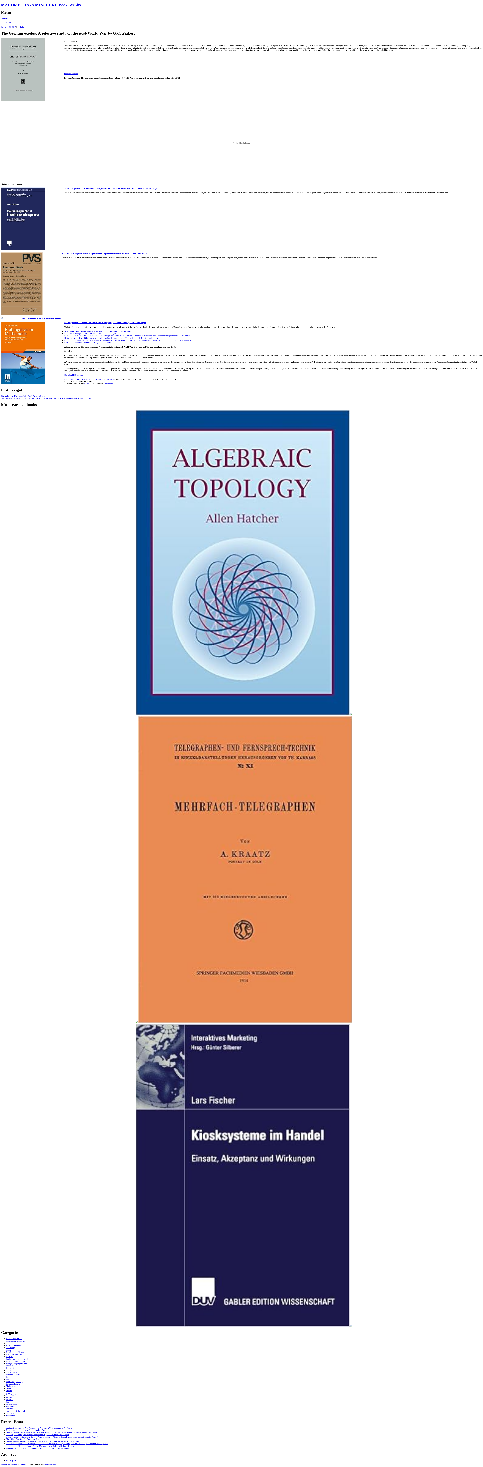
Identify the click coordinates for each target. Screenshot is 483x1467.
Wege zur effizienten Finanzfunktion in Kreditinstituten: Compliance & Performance (97, 331)
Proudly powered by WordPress (13, 1465)
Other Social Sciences (14, 1395)
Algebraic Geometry (14, 1345)
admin (21, 27)
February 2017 (12, 1460)
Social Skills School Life (16, 1411)
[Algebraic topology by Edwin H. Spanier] (242, 715)
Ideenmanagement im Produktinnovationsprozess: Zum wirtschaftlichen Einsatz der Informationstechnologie (111, 188)
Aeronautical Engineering (16, 1341)
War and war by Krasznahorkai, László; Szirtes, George (23, 396)
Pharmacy (10, 1400)
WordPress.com (49, 1465)
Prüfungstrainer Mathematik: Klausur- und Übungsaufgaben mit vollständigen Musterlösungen (105, 323)
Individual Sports (13, 1375)
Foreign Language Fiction (16, 1363)
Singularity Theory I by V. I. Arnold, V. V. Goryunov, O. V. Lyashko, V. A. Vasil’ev (39, 1428)
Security (9, 1409)
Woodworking (11, 1415)
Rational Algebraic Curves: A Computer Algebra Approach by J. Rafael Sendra (37, 1448)
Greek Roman (11, 1372)
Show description (71, 74)
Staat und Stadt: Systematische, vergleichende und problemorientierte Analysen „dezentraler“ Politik (105, 253)
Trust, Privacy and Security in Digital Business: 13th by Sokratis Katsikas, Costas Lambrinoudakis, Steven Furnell (46, 398)
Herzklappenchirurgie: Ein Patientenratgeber (41, 318)
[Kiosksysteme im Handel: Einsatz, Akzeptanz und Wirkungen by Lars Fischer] (242, 1326)
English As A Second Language (18, 1359)
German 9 (88, 384)
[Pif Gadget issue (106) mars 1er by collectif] (136, 1023)
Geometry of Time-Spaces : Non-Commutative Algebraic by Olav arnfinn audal (37, 1435)
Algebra (9, 1343)
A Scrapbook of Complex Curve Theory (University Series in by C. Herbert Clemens (40, 1446)
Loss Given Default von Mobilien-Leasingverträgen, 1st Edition (89, 342)
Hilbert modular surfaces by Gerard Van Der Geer (26, 1430)
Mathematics (11, 1386)
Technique (10, 1413)
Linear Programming (14, 1381)
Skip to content (7, 18)
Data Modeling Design (15, 1352)
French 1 (9, 1366)
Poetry (8, 1402)
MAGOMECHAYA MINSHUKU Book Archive (41, 5)
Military (9, 1388)
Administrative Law (14, 1338)
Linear (8, 1379)
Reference (10, 1406)
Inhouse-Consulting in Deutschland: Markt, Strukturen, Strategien (90, 333)
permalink (109, 384)
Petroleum (10, 1397)
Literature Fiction (13, 1384)
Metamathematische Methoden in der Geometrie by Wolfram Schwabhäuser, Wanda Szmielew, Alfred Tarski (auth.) (52, 1432)
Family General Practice (15, 1361)
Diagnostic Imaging (14, 1354)
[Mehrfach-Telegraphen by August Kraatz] (245, 1023)
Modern (9, 1391)
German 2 (10, 1368)
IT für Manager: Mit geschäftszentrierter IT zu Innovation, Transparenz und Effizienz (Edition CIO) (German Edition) (111, 338)
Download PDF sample (73, 375)
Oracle (8, 1393)
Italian (8, 1377)
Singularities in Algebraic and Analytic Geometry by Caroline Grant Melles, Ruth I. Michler (42, 1441)
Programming (11, 1404)
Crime (8, 1350)
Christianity (10, 1348)
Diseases (9, 1357)
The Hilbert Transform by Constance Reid (22, 1439)
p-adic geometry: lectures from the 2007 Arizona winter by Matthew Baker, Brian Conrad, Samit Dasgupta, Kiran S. (52, 1437)
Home (8, 23)
